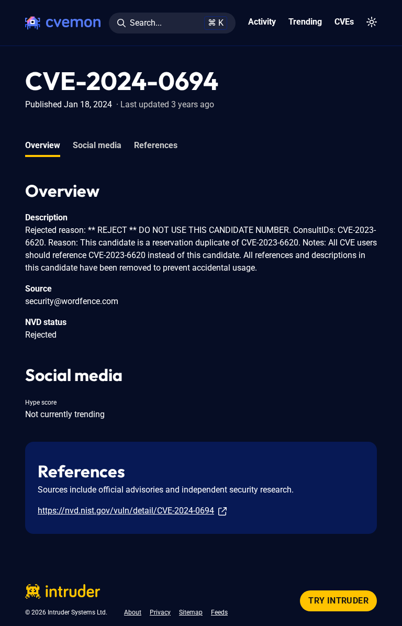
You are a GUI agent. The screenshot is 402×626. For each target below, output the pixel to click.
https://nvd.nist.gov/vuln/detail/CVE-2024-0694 (126, 511)
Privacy (160, 612)
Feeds (219, 612)
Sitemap (191, 612)
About (132, 612)
